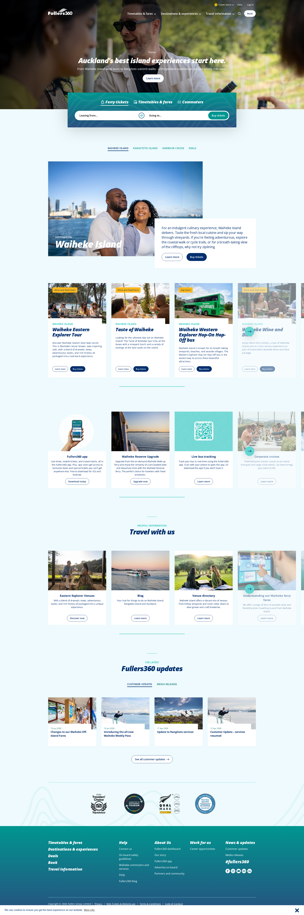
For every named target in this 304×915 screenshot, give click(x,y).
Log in (250, 4)
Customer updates (236, 849)
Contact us (125, 849)
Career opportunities (202, 849)
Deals (53, 855)
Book (250, 13)
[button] (297, 910)
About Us (163, 842)
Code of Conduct (174, 903)
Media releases (234, 855)
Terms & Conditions (150, 903)
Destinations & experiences (73, 849)
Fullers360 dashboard (167, 849)
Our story (160, 855)
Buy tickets (218, 115)
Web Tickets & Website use (121, 903)
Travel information (65, 869)
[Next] (249, 331)
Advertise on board (166, 867)
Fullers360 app (163, 861)
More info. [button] (89, 910)
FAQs (122, 875)
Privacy (98, 903)
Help (240, 4)
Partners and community (169, 873)
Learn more (172, 257)
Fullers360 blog (128, 881)
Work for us (200, 842)
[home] (60, 15)
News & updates (240, 842)
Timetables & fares (65, 842)
